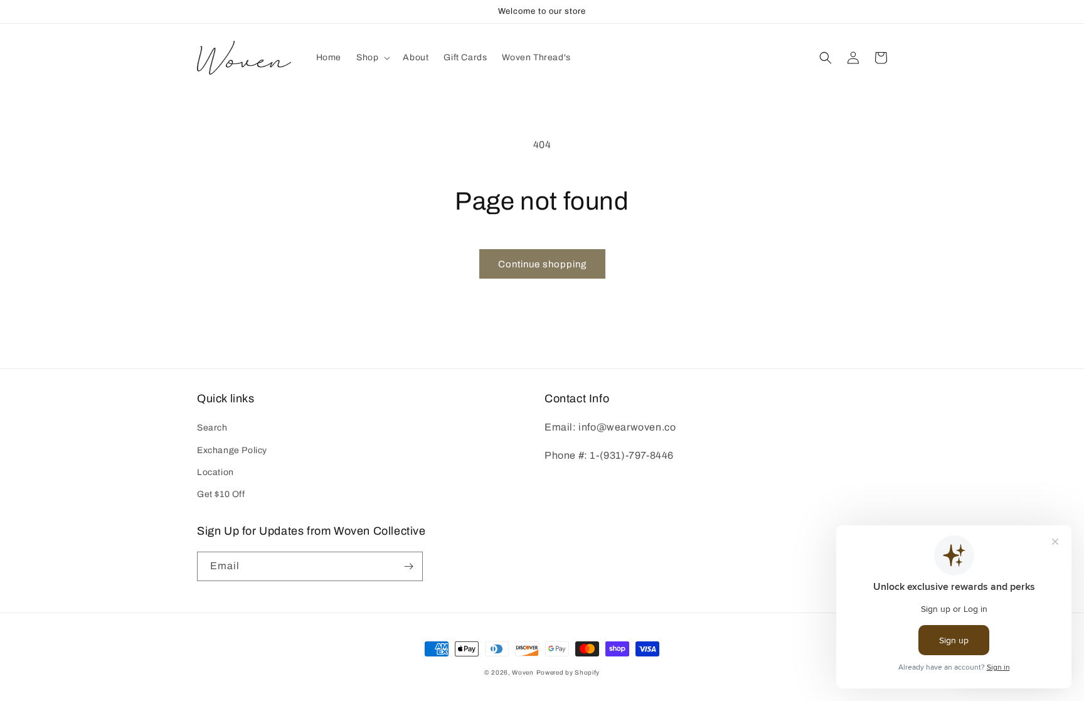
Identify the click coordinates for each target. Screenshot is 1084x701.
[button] (372, 58)
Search (212, 427)
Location (215, 472)
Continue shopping (542, 264)
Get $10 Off (221, 494)
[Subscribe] (408, 566)
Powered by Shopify (568, 672)
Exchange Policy (232, 450)
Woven (523, 672)
